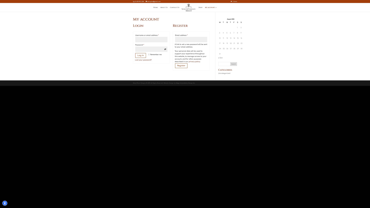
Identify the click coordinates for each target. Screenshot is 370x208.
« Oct (220, 58)
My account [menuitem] (210, 7)
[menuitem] (188, 7)
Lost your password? (143, 60)
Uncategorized (224, 73)
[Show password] (165, 49)
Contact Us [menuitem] (174, 7)
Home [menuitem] (155, 7)
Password (143, 45)
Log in (140, 55)
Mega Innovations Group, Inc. (185, 83)
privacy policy (194, 61)
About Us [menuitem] (163, 7)
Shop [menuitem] (200, 7)
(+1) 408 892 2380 (139, 1)
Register (181, 66)
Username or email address (150, 35)
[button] (4, 203)
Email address (185, 35)
